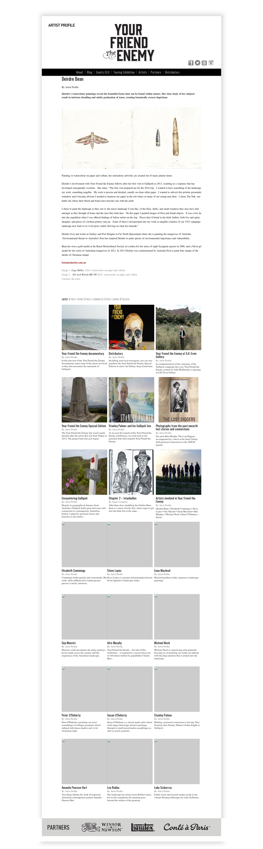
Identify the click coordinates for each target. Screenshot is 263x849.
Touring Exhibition (124, 72)
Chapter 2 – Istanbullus (123, 498)
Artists (142, 72)
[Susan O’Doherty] (130, 689)
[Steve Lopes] (130, 544)
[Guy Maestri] (84, 616)
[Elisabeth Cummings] (84, 544)
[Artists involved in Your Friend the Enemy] (178, 472)
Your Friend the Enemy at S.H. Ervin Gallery (176, 355)
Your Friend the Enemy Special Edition (84, 426)
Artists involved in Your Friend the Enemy (175, 500)
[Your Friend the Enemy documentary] (84, 327)
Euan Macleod (162, 570)
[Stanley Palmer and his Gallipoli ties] (131, 399)
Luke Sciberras (163, 787)
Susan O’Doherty (117, 715)
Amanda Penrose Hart (74, 787)
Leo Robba (113, 787)
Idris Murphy (114, 643)
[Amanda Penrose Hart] (84, 761)
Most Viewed (77, 299)
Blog (89, 72)
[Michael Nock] (177, 616)
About (79, 72)
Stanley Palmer (163, 715)
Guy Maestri (69, 643)
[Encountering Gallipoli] (84, 472)
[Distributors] (131, 327)
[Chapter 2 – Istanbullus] (131, 472)
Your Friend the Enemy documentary (83, 353)
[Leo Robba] (130, 761)
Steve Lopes (114, 570)
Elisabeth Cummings (73, 570)
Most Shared (112, 299)
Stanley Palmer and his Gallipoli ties (130, 426)
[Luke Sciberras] (177, 761)
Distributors (172, 72)
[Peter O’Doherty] (84, 689)
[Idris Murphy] (130, 616)
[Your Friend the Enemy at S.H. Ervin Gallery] (178, 327)
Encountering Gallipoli (74, 498)
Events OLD (102, 72)
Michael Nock (162, 643)
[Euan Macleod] (177, 544)
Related (126, 299)
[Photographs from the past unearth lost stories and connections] (178, 399)
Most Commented (95, 299)
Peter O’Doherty (71, 715)
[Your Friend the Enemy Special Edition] (84, 399)
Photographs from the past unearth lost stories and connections (177, 427)
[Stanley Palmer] (177, 689)
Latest (65, 299)
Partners (156, 72)
